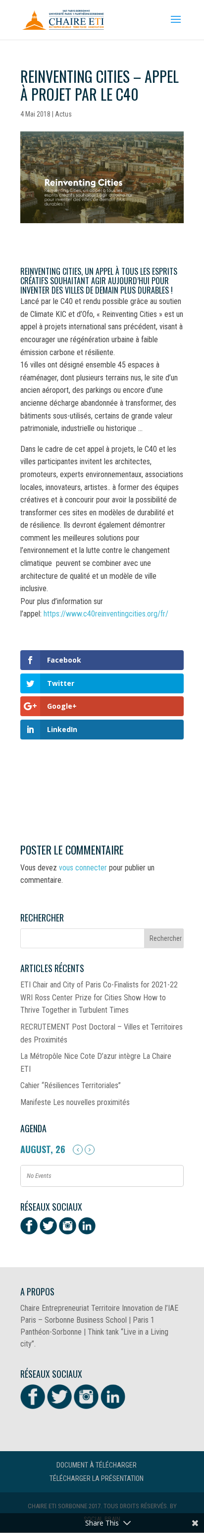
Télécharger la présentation (97, 1478)
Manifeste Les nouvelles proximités (75, 1102)
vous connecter (83, 867)
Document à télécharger (96, 1465)
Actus (63, 114)
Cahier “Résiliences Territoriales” (70, 1085)
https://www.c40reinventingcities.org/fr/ (106, 613)
